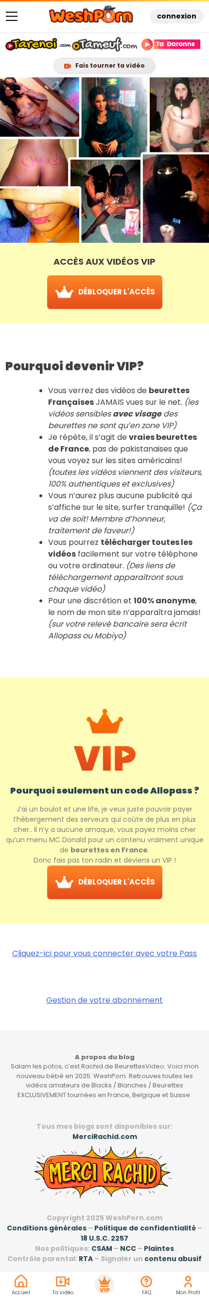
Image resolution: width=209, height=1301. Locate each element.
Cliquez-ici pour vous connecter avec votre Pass (104, 953)
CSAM (101, 1248)
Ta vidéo (62, 1292)
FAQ (146, 1292)
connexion (176, 16)
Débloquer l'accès (116, 292)
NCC (128, 1248)
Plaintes (159, 1248)
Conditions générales (47, 1228)
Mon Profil (188, 1292)
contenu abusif (173, 1259)
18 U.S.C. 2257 (104, 1238)
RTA (86, 1259)
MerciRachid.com (104, 1136)
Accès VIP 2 (104, 1284)
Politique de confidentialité (145, 1228)
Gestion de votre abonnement (104, 1000)
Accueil (21, 1292)
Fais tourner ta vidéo (109, 65)
